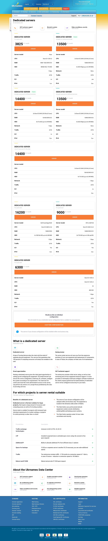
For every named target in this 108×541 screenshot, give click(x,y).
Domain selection (55, 9)
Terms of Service (82, 512)
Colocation (34, 512)
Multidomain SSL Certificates (61, 512)
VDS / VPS (34, 506)
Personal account (84, 2)
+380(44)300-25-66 (87, 15)
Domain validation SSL (59, 504)
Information (65, 12)
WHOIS (80, 521)
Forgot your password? (82, 4)
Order (33, 49)
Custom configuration (54, 325)
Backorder (15, 517)
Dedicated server (36, 508)
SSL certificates (44, 12)
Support (66, 9)
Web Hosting (35, 502)
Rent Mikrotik (35, 510)
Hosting (25, 12)
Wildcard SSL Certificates (60, 510)
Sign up (91, 4)
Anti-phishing (44, 9)
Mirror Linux (81, 519)
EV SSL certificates (58, 508)
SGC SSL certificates (58, 515)
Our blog (80, 517)
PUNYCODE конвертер (84, 515)
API (13, 515)
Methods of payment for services (87, 506)
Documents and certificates (85, 510)
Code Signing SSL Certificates (61, 517)
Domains (16, 12)
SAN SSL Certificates (58, 519)
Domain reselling (16, 512)
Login (79, 504)
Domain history (16, 519)
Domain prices (16, 508)
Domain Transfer (36, 15)
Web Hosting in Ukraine (38, 504)
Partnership (55, 12)
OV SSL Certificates (58, 506)
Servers (33, 12)
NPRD (79, 523)
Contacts (80, 508)
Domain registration (31, 9)
